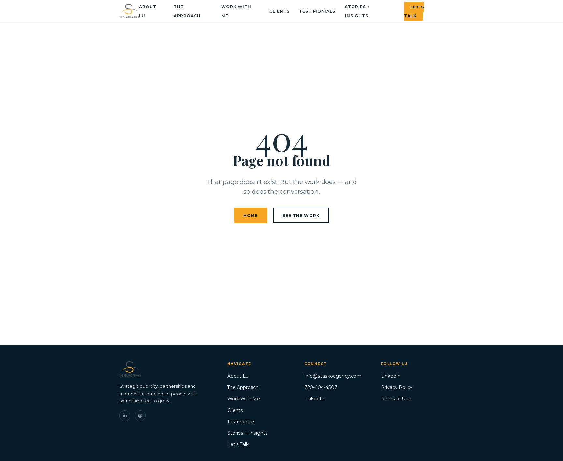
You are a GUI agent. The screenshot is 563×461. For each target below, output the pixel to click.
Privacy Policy (396, 387)
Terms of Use (396, 398)
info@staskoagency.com (332, 376)
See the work (301, 215)
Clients (279, 11)
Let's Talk (414, 11)
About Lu (238, 376)
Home (250, 215)
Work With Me (243, 398)
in (125, 415)
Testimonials (317, 11)
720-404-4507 (320, 387)
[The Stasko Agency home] (129, 11)
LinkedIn (314, 398)
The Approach (243, 387)
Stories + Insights (247, 433)
